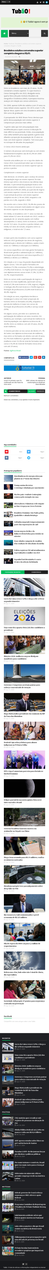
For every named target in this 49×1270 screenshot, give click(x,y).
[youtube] (37, 2)
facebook (40, 391)
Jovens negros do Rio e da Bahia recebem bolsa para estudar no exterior (29, 533)
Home (6, 44)
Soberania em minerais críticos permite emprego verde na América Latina (30, 1175)
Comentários (36, 572)
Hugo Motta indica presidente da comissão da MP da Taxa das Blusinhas (28, 1090)
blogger (32, 391)
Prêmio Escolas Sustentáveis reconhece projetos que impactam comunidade (29, 1250)
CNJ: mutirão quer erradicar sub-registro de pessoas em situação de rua (29, 1120)
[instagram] (43, 2)
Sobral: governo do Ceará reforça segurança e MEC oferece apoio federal (28, 1195)
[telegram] (46, 2)
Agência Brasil (15, 350)
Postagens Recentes (12, 572)
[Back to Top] (26, 1264)
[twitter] (40, 2)
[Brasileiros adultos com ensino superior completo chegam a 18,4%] (31, 357)
